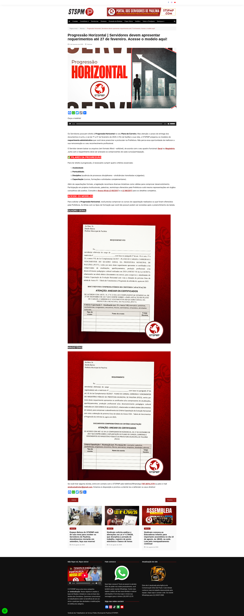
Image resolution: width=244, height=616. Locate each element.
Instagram (171, 2)
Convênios (83, 21)
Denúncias (94, 21)
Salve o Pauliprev (149, 21)
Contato (75, 21)
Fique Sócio (129, 21)
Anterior (73, 500)
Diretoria (103, 21)
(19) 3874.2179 (148, 484)
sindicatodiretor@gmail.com (80, 487)
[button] (5, 611)
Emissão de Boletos (115, 21)
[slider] (172, 123)
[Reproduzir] (70, 124)
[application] (122, 124)
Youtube (174, 2)
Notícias (89, 44)
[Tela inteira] (99, 583)
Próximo (170, 500)
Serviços (160, 21)
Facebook (168, 2)
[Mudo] (168, 124)
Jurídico (137, 21)
